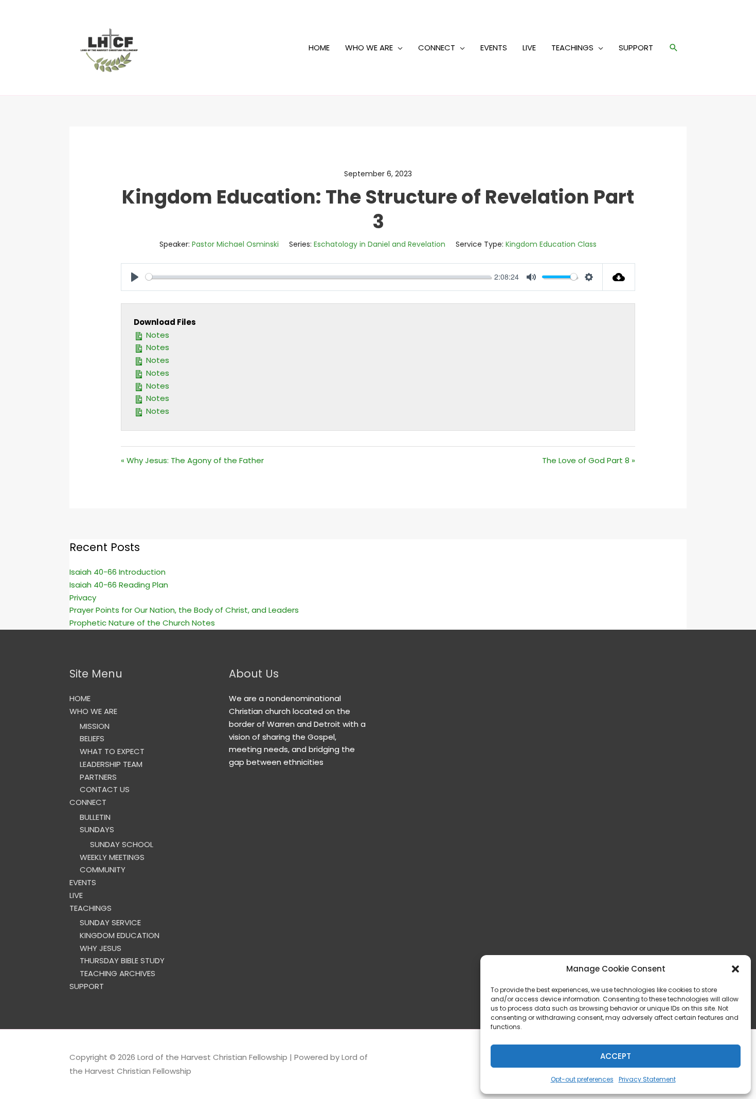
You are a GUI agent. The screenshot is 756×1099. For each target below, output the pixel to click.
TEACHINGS (572, 47)
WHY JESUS (100, 948)
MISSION (95, 726)
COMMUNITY (102, 869)
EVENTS (493, 47)
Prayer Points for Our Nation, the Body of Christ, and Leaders (184, 610)
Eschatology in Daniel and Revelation (379, 244)
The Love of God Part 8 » (588, 460)
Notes (156, 334)
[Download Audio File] (619, 277)
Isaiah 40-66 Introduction (117, 571)
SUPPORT (636, 47)
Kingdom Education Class (551, 244)
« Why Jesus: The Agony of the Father (192, 460)
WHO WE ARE (369, 47)
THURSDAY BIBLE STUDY (122, 960)
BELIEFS (92, 738)
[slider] (318, 277)
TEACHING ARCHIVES (117, 973)
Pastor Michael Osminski (235, 244)
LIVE (529, 47)
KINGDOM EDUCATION (119, 935)
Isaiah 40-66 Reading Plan (118, 584)
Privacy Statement (647, 1079)
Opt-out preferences (582, 1079)
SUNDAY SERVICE (110, 922)
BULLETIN (95, 817)
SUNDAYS (97, 829)
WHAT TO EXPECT (112, 751)
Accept (615, 1056)
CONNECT (436, 47)
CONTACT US (105, 789)
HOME (319, 47)
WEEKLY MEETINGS (112, 857)
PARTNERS (98, 777)
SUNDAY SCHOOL (121, 844)
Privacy (82, 597)
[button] (735, 969)
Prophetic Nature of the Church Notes (142, 622)
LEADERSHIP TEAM (111, 764)
